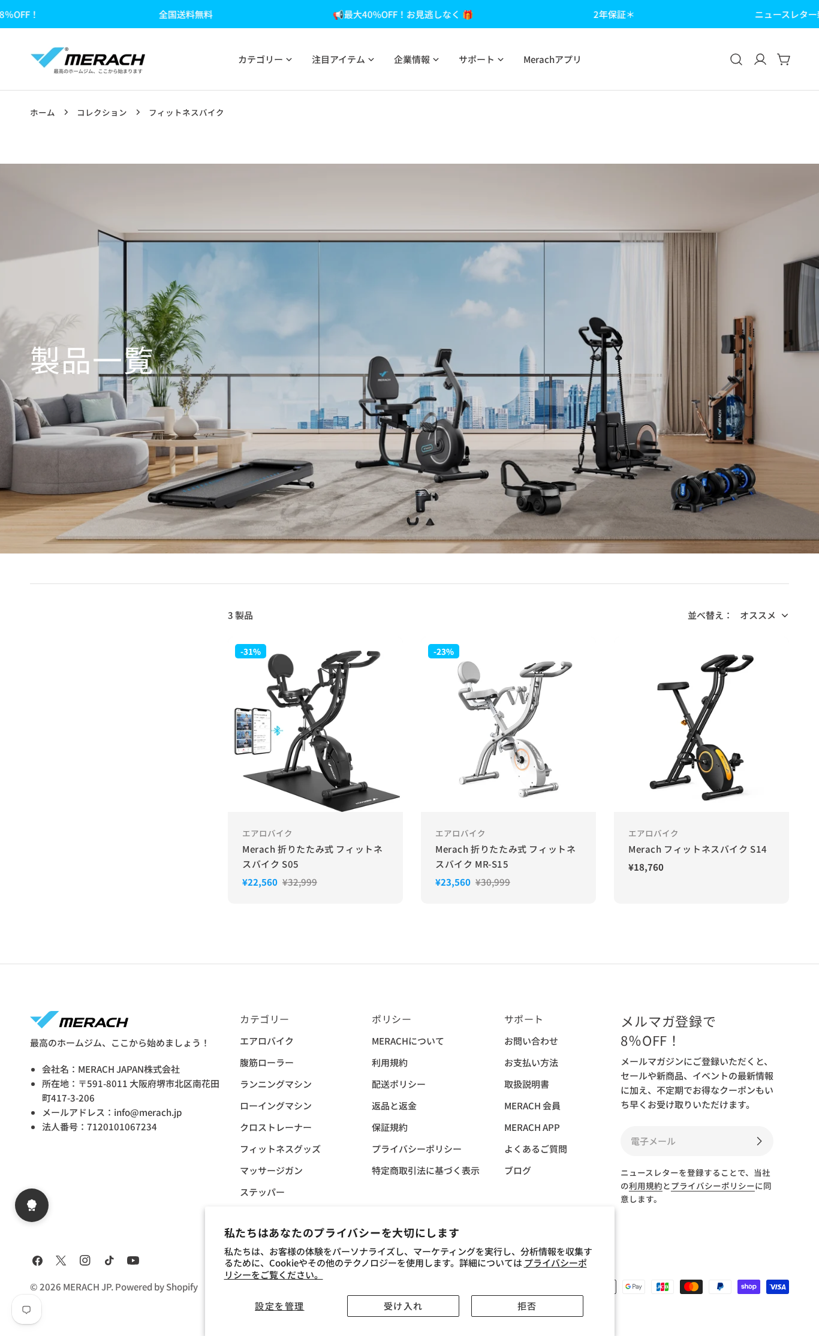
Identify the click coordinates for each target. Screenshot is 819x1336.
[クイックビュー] (385, 664)
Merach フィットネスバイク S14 (697, 848)
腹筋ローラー (267, 1062)
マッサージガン (271, 1170)
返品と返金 (394, 1105)
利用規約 (390, 1062)
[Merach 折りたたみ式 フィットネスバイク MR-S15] (508, 724)
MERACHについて (408, 1040)
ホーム (42, 112)
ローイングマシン (276, 1105)
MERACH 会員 (532, 1105)
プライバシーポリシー (417, 1148)
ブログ (517, 1170)
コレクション (102, 112)
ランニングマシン (276, 1084)
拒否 (527, 1305)
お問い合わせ (531, 1040)
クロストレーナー (276, 1127)
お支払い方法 (531, 1062)
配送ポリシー (399, 1084)
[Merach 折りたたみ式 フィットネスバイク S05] (315, 724)
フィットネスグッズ (280, 1148)
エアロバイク (267, 1040)
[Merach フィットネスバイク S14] (701, 724)
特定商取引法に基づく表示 (426, 1170)
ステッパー (262, 1191)
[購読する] (759, 1141)
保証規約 (390, 1127)
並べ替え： (710, 615)
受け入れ (403, 1305)
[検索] (736, 59)
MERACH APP (532, 1127)
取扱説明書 (526, 1084)
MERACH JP (87, 1286)
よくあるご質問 (535, 1148)
